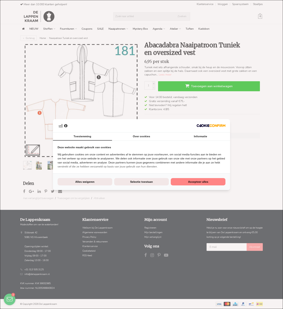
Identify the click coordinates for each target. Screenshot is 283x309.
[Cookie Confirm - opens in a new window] (211, 125)
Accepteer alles (198, 181)
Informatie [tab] (200, 136)
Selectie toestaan (141, 181)
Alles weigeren (85, 181)
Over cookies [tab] (141, 136)
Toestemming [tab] (82, 136)
